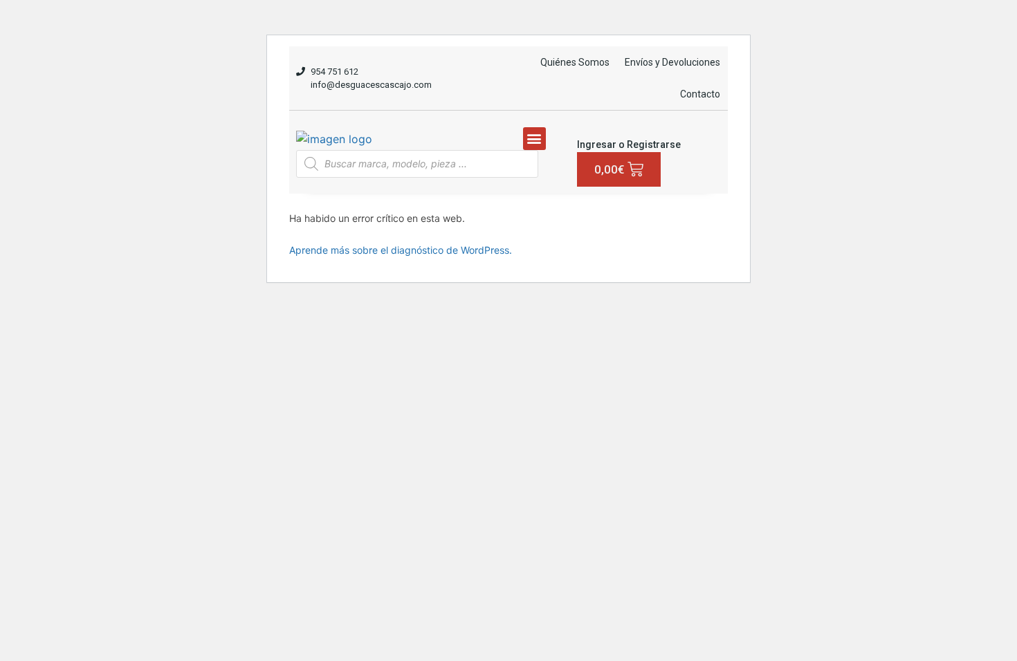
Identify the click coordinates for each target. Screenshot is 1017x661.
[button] (534, 138)
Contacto (700, 94)
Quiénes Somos (575, 62)
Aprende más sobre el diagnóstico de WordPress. (400, 250)
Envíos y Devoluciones (672, 62)
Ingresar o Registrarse (629, 144)
